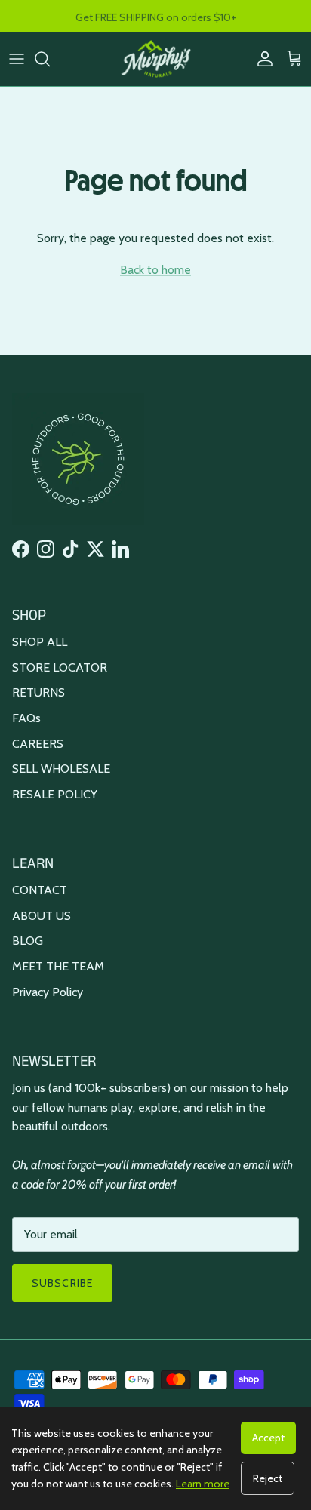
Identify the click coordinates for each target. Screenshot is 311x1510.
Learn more (202, 1483)
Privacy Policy (47, 992)
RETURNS (38, 692)
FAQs (26, 718)
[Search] (49, 58)
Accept (268, 1437)
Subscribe (62, 1283)
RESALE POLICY (54, 794)
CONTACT (39, 890)
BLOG (27, 940)
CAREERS (37, 744)
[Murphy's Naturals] (156, 58)
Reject (267, 1478)
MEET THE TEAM (58, 966)
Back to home (155, 270)
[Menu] (16, 58)
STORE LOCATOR (59, 667)
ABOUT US (41, 916)
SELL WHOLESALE (61, 768)
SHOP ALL (39, 642)
